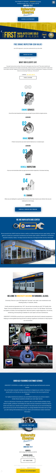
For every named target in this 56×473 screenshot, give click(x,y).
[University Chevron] (28, 12)
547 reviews (38, 1)
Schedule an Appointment (28, 19)
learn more (28, 117)
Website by (31, 467)
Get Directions (28, 460)
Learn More (28, 174)
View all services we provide (28, 209)
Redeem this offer (28, 54)
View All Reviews (28, 77)
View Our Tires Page (28, 425)
